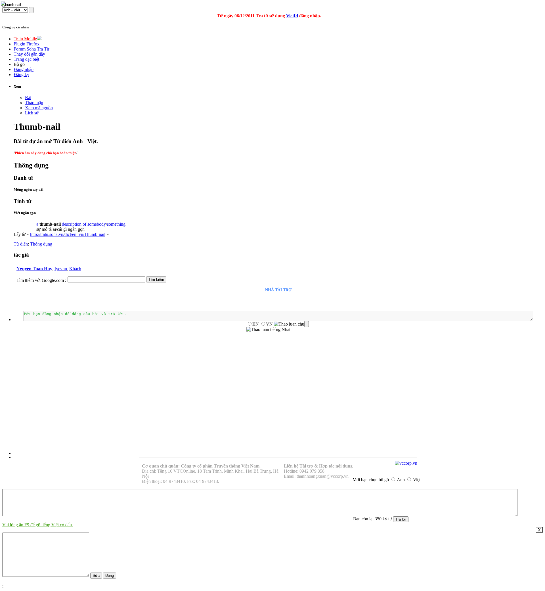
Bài (28, 97)
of (84, 224)
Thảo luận (34, 102)
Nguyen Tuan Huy (34, 268)
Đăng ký (21, 74)
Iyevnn (60, 268)
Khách (75, 268)
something (116, 224)
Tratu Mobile (25, 38)
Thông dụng (41, 244)
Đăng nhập (23, 69)
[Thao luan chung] (291, 324)
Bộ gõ (19, 64)
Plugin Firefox (26, 43)
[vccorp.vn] (406, 463)
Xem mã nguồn (39, 107)
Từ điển (21, 244)
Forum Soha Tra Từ (31, 49)
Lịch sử (32, 112)
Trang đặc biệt (26, 59)
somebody (96, 224)
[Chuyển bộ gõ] (4, 4)
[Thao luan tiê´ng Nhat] (268, 329)
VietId (292, 15)
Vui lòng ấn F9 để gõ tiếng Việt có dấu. (37, 524)
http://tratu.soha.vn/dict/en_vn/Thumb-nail (67, 234)
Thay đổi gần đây (29, 54)
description (71, 224)
